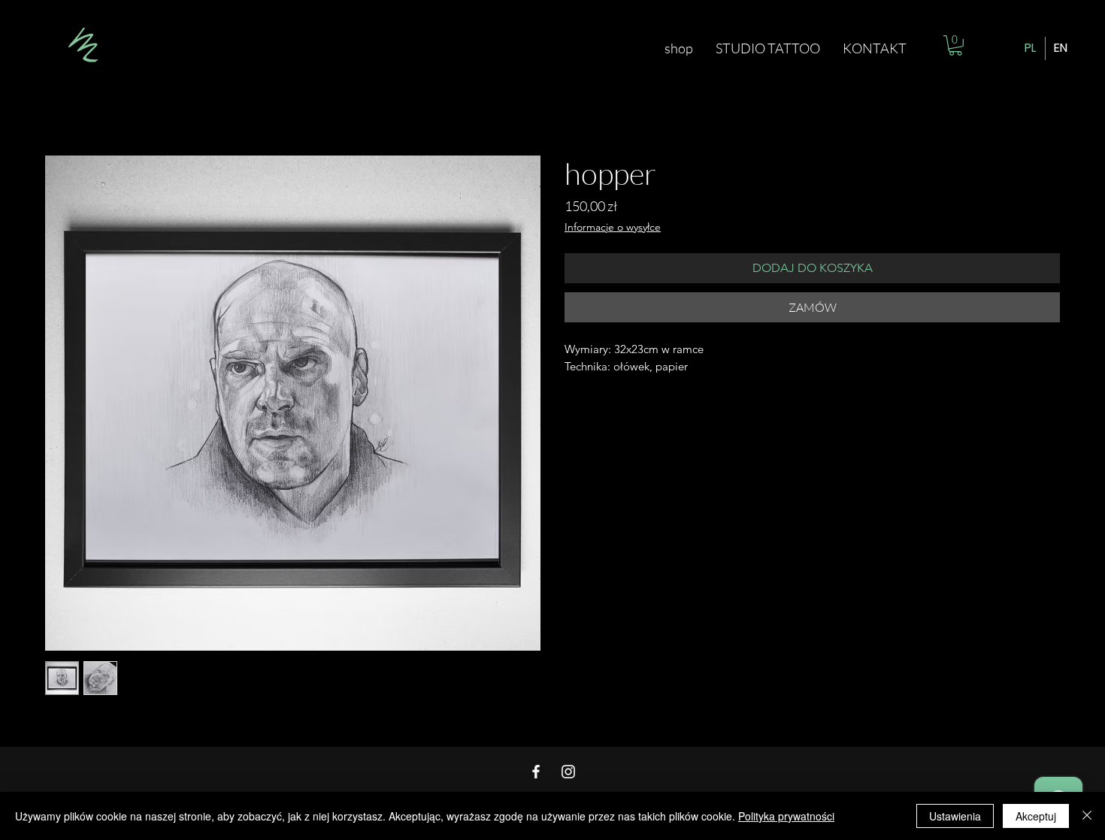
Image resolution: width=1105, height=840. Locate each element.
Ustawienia (955, 815)
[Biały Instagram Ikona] (568, 772)
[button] (955, 45)
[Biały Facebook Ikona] (536, 772)
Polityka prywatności (786, 815)
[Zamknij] (1087, 816)
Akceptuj (1036, 815)
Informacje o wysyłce (613, 227)
